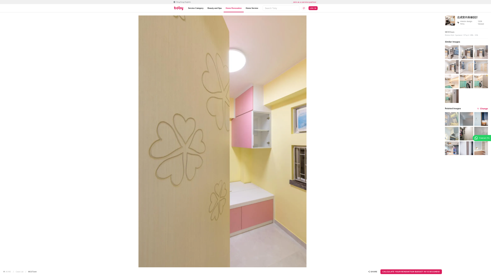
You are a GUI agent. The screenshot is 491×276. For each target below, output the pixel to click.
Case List (19, 272)
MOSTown (32, 272)
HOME (8, 272)
